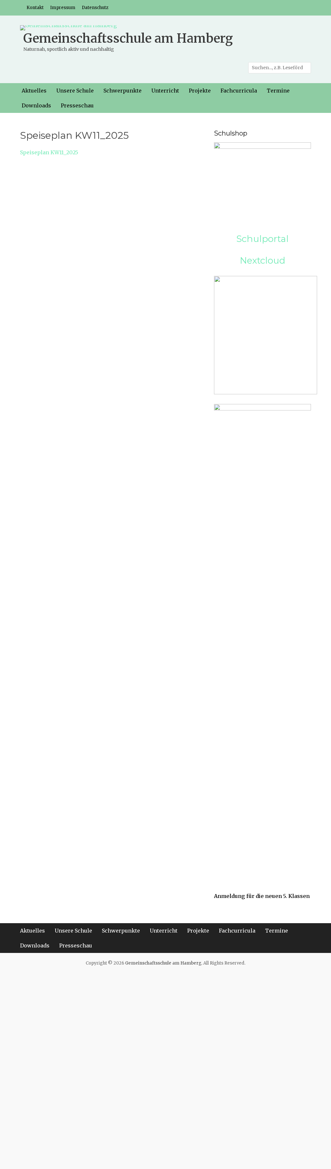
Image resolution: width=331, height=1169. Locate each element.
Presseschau (77, 105)
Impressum (62, 7)
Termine (278, 90)
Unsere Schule (75, 90)
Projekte (200, 90)
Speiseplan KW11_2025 (49, 152)
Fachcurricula (238, 90)
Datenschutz (95, 7)
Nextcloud (262, 260)
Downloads (36, 105)
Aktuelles (34, 90)
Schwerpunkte (122, 90)
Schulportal (262, 238)
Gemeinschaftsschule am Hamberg (128, 38)
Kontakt (35, 7)
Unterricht (165, 90)
